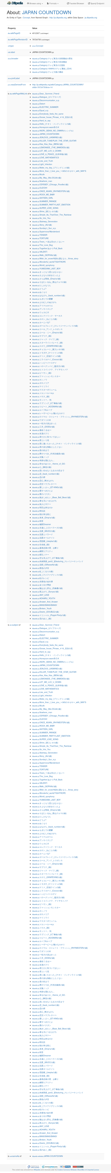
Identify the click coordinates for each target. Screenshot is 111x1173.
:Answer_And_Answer (45, 601)
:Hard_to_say (41, 120)
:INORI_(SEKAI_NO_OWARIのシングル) (52, 130)
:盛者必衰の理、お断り (45, 547)
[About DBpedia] (15, 3)
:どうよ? (39, 288)
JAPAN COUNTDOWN (46, 12)
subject (14, 624)
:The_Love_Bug (42, 245)
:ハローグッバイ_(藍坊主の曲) (48, 366)
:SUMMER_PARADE (44, 201)
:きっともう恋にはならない (47, 272)
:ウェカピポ (40, 312)
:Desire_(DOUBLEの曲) (45, 611)
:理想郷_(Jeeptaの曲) (44, 541)
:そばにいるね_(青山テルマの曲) (49, 282)
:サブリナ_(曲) (41, 335)
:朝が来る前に (41, 514)
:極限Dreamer (41, 524)
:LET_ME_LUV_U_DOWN (46, 150)
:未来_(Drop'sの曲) (43, 517)
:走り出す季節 (41, 584)
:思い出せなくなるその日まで (48, 470)
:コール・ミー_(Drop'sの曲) (47, 332)
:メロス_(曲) (41, 396)
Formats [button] (53, 3)
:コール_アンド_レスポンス (47, 329)
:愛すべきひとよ (42, 490)
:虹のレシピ (40, 578)
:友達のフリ (40, 433)
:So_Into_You (41, 218)
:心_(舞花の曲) (41, 467)
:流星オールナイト (43, 537)
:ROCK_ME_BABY (43, 194)
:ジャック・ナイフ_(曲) (45, 339)
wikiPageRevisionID (17, 39)
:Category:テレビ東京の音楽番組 (49, 61)
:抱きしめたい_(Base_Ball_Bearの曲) (51, 497)
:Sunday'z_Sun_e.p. (44, 228)
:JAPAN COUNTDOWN (47, 1156)
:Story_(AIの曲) (42, 224)
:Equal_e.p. (40, 110)
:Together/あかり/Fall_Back (47, 248)
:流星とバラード (42, 534)
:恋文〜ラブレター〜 (44, 484)
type (11, 45)
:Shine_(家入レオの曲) (45, 211)
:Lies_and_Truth (42, 160)
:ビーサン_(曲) (41, 372)
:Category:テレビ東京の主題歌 (48, 65)
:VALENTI (39, 251)
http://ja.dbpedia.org (58, 17)
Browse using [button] (35, 3)
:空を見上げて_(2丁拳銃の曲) (48, 558)
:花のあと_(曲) (41, 618)
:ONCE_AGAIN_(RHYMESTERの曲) (51, 191)
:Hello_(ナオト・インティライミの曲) (51, 123)
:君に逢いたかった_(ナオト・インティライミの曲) (57, 443)
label (11, 52)
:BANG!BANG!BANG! (44, 605)
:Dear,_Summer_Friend (45, 93)
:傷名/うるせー (41, 430)
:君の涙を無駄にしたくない (47, 447)
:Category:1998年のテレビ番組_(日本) (52, 68)
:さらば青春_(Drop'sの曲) (46, 278)
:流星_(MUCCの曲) (43, 531)
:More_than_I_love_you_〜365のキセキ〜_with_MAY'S (59, 171)
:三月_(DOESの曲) (43, 426)
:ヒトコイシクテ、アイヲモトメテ (50, 369)
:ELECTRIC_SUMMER (45, 107)
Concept (26, 17)
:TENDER (39, 235)
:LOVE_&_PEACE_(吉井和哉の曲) (50, 154)
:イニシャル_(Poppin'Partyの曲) (49, 615)
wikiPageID (14, 33)
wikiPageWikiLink (18, 93)
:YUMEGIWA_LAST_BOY (46, 268)
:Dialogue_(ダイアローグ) (46, 97)
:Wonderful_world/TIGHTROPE (49, 261)
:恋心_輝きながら (43, 480)
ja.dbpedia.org (91, 17)
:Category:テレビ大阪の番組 (47, 72)
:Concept (37, 45)
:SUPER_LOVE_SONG (45, 208)
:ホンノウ (39, 379)
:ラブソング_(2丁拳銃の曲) (47, 403)
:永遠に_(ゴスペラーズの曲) (47, 527)
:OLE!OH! (39, 187)
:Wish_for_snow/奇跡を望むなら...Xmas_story (55, 258)
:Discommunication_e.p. (46, 100)
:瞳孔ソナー (40, 554)
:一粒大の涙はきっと (44, 423)
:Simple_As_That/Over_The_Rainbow (51, 214)
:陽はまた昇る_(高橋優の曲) (47, 588)
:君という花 (40, 440)
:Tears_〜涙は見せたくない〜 (48, 241)
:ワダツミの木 (41, 420)
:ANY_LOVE (40, 595)
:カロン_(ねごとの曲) (44, 319)
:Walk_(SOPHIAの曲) (44, 255)
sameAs (14, 1156)
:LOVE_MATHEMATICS (45, 157)
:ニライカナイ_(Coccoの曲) (47, 359)
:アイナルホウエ (42, 305)
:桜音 (37, 521)
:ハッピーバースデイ (44, 362)
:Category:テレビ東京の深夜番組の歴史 (52, 58)
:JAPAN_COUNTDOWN (45, 134)
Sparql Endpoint (97, 3)
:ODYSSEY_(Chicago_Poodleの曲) (50, 184)
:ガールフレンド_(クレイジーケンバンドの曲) (55, 325)
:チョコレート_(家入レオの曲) (48, 349)
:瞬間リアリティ (42, 551)
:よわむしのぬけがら (44, 302)
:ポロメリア (40, 383)
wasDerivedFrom (17, 84)
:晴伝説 (38, 510)
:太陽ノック (40, 457)
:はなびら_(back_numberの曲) (48, 295)
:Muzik (38, 174)
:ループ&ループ (42, 409)
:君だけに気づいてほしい (46, 436)
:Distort (38, 103)
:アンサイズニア (42, 309)
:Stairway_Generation (45, 221)
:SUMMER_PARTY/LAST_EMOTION (51, 204)
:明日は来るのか (42, 507)
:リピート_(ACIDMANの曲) (47, 406)
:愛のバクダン (41, 494)
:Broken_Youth (42, 608)
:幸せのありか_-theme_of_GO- (49, 463)
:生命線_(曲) (41, 544)
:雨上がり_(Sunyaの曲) (45, 591)
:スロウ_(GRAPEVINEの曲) (47, 346)
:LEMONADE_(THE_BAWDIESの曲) (51, 147)
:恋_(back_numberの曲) (45, 473)
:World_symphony (43, 265)
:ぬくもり (39, 292)
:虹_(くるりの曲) (42, 571)
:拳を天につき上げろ (44, 500)
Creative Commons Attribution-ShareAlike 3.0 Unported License (78, 1170)
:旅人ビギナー (41, 504)
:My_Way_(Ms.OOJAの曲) (46, 177)
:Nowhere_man (42, 181)
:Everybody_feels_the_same (47, 113)
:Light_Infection (42, 164)
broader (13, 58)
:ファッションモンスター (46, 376)
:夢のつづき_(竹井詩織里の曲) (48, 453)
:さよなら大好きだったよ (46, 275)
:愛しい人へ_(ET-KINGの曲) (47, 487)
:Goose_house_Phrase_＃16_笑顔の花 (52, 117)
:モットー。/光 (41, 399)
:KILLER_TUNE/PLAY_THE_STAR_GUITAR (54, 140)
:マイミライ (40, 386)
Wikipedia (37, 1170)
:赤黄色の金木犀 (42, 581)
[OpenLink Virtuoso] (33, 1166)
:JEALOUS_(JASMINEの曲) (47, 137)
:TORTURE (40, 238)
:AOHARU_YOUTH (43, 598)
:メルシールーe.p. (43, 393)
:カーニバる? (41, 322)
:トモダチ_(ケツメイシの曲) (47, 352)
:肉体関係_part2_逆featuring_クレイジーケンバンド (57, 561)
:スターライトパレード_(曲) (47, 342)
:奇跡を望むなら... (43, 460)
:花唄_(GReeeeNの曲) (45, 564)
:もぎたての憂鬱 (42, 298)
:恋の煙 (38, 477)
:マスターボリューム (44, 389)
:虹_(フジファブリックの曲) (47, 574)
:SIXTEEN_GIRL (42, 198)
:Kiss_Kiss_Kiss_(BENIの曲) (47, 144)
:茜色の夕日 (40, 568)
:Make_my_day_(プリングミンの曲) (51, 167)
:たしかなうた (41, 285)
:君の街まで (40, 450)
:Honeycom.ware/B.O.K (45, 127)
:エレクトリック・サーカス (47, 315)
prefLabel (14, 78)
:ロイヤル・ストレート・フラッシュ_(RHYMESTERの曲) (60, 416)
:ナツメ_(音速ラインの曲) (46, 356)
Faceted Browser (76, 3)
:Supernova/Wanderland (46, 231)
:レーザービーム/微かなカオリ (48, 413)
